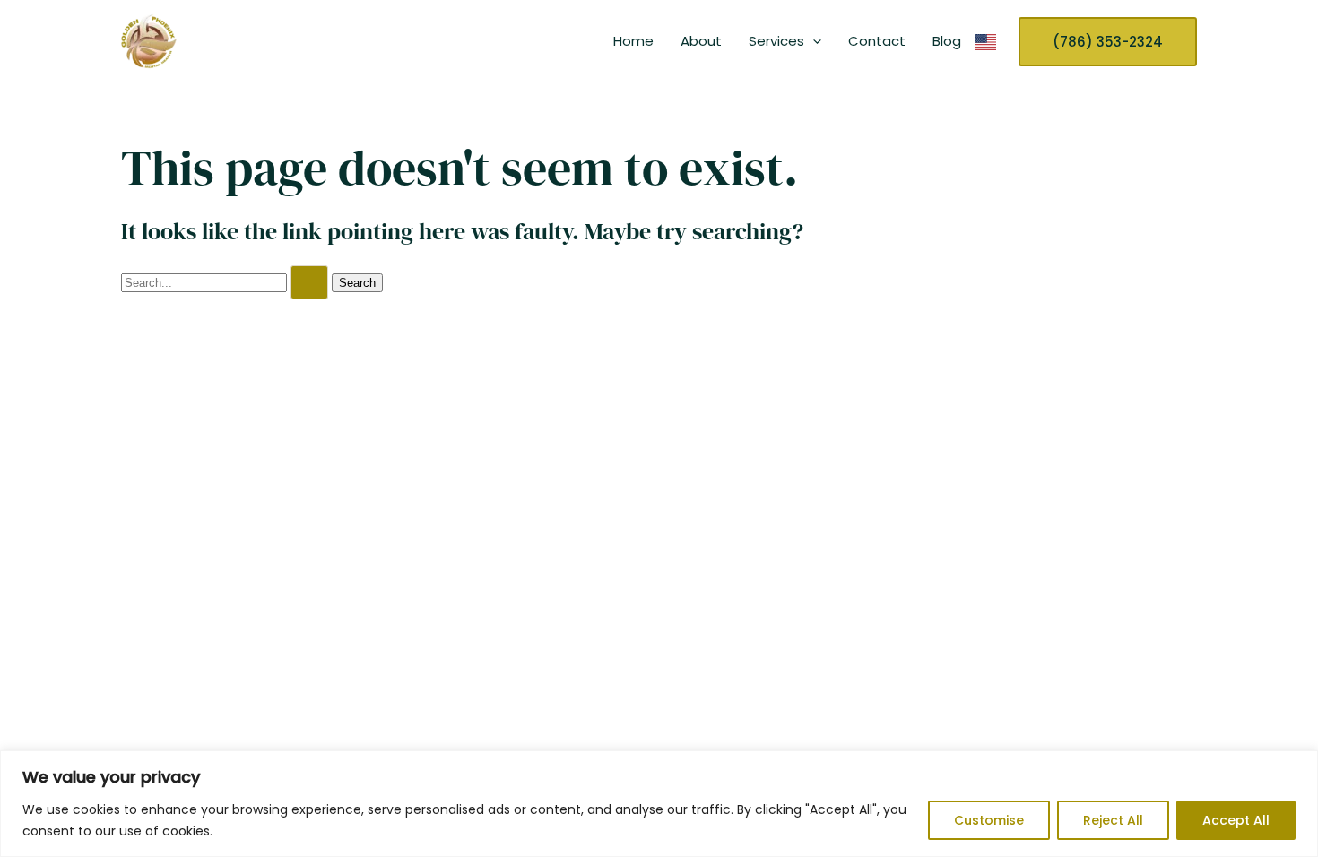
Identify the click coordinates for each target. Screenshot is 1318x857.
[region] (659, 803)
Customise (989, 820)
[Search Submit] (309, 282)
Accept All (1236, 820)
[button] (812, 41)
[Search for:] (226, 282)
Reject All (1113, 820)
